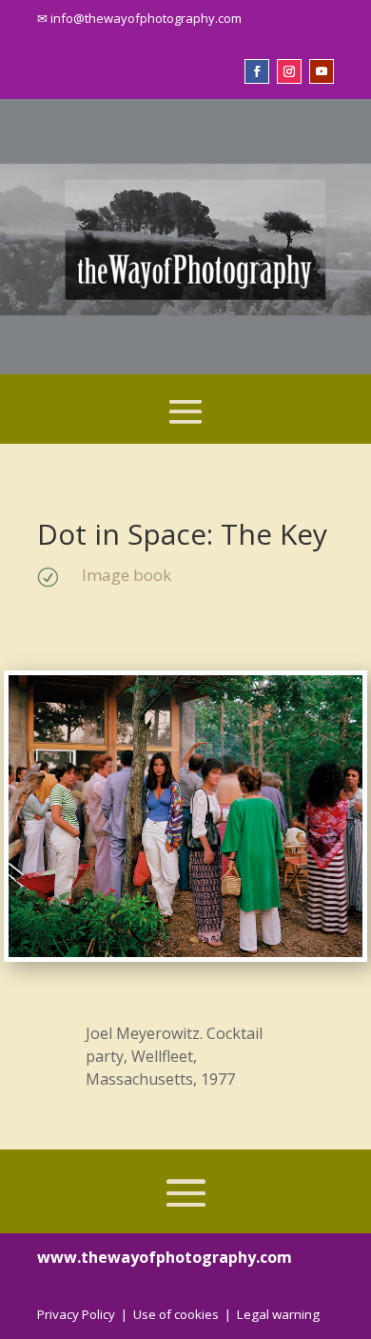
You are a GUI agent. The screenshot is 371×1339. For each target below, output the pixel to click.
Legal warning (278, 1314)
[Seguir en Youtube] (321, 71)
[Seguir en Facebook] (256, 71)
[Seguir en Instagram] (289, 71)
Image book (126, 575)
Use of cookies (176, 1314)
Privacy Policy (76, 1314)
